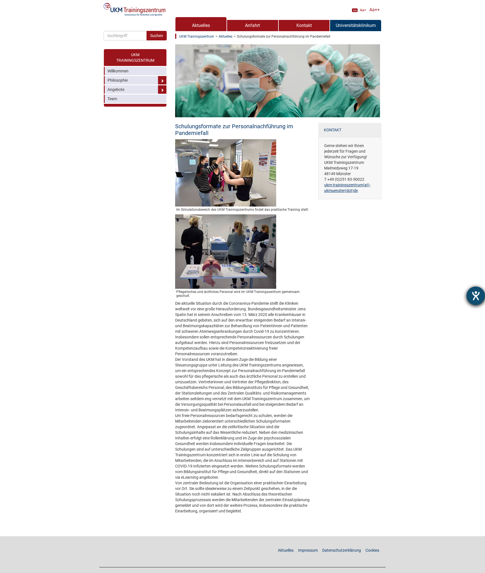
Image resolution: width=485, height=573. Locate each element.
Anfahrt (252, 25)
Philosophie (117, 80)
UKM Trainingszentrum (135, 57)
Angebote (115, 89)
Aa (354, 10)
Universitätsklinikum (356, 25)
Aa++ (374, 9)
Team (112, 99)
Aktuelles (201, 25)
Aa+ (363, 10)
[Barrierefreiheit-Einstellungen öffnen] (475, 295)
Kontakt (304, 25)
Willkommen (118, 71)
